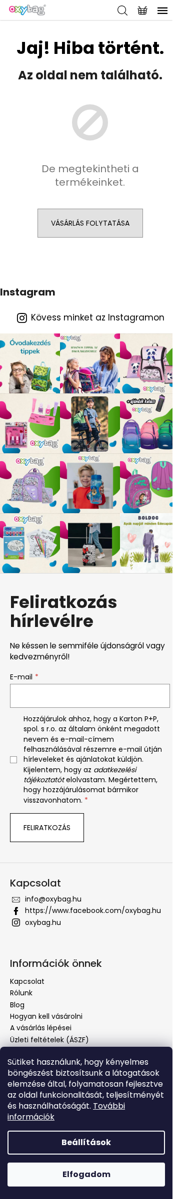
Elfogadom (86, 1174)
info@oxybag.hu (53, 899)
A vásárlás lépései (41, 1028)
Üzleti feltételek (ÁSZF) (49, 1040)
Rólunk (21, 993)
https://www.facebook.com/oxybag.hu (93, 910)
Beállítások (86, 1142)
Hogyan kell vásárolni (46, 1016)
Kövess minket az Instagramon (97, 317)
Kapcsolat (27, 981)
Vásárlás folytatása (90, 223)
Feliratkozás (47, 828)
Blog (17, 1005)
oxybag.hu (43, 922)
